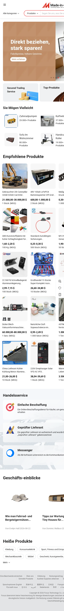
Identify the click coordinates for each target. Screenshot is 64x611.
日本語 (51, 584)
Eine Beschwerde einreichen (11, 576)
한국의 (24, 587)
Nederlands (44, 587)
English (19, 584)
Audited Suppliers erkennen (48, 578)
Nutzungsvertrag (56, 576)
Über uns (29, 576)
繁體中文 (40, 584)
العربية (33, 587)
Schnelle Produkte (26, 578)
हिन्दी (54, 587)
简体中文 (29, 584)
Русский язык (12, 587)
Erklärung (41, 576)
